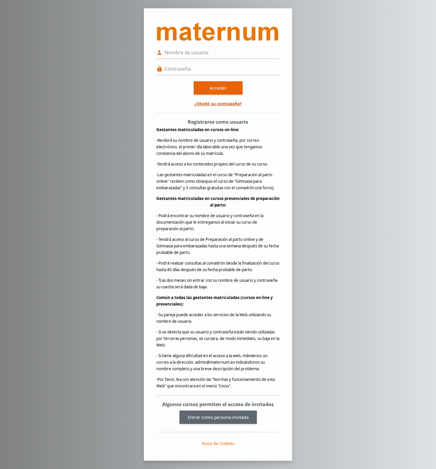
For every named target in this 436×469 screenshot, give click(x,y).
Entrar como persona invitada (218, 417)
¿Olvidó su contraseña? (218, 103)
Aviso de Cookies (218, 443)
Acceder (218, 88)
